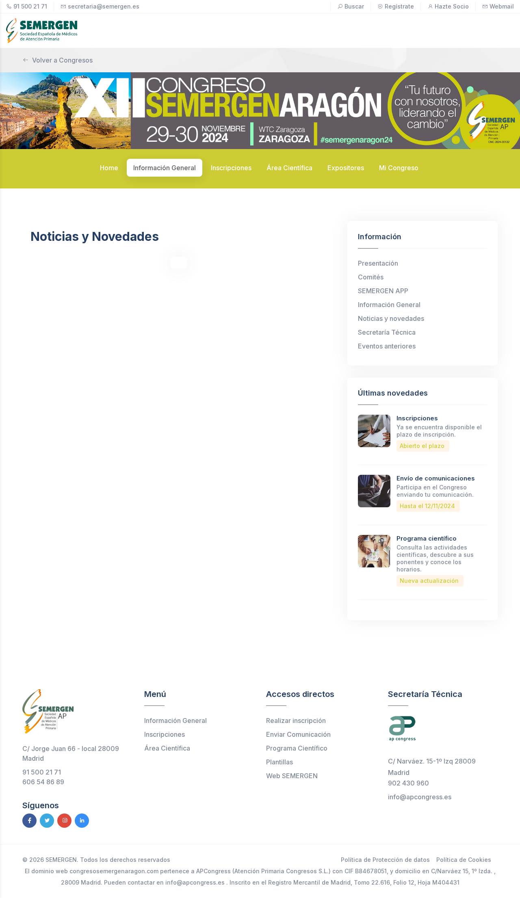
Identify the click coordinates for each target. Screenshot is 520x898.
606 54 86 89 (43, 782)
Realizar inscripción (296, 720)
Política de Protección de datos (385, 859)
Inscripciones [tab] (231, 168)
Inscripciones (417, 418)
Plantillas (279, 762)
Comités (371, 277)
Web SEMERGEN (292, 776)
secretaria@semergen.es (103, 6)
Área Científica (167, 748)
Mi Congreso (398, 168)
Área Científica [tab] (289, 168)
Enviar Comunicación (298, 734)
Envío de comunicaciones (435, 478)
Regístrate (399, 6)
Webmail (502, 6)
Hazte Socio (452, 6)
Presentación (378, 263)
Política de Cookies (463, 859)
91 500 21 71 (30, 6)
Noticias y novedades (391, 318)
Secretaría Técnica (387, 332)
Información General (389, 305)
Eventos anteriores (387, 346)
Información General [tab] (164, 168)
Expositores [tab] (345, 168)
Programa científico (426, 538)
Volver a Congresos (62, 60)
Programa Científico (296, 748)
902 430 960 (408, 783)
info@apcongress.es (419, 797)
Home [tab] (109, 168)
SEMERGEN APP (383, 291)
